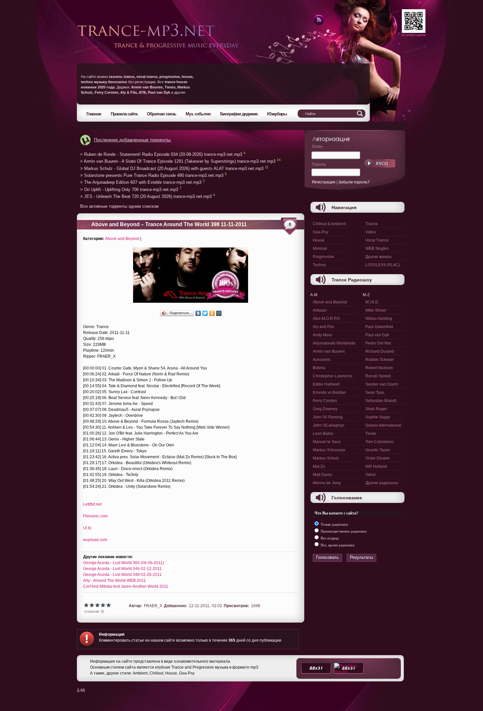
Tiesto (370, 433)
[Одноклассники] (212, 313)
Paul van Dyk (377, 335)
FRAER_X (153, 606)
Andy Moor (322, 335)
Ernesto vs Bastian (329, 392)
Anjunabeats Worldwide (334, 343)
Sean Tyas (374, 392)
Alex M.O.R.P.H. (327, 318)
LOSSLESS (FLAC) (382, 265)
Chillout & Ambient (329, 224)
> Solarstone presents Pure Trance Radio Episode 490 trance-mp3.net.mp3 (151, 175)
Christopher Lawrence (333, 376)
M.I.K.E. (372, 302)
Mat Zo (319, 466)
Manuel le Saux (327, 441)
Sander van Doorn (381, 384)
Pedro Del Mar (378, 343)
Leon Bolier (323, 433)
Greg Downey (325, 409)
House (319, 240)
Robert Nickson (379, 368)
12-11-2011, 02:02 (205, 606)
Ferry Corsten (325, 400)
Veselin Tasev (377, 450)
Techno (319, 265)
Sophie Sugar (377, 417)
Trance (371, 224)
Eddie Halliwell (326, 384)
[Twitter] (205, 313)
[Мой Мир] (219, 313)
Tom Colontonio (379, 441)
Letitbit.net (92, 504)
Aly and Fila (323, 326)
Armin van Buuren (329, 351)
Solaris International (383, 425)
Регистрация (323, 182)
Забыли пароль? (354, 182)
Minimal (320, 248)
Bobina (319, 368)
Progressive (323, 256)
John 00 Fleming (328, 417)
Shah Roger (376, 409)
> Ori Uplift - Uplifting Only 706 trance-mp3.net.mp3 (129, 189)
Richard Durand (379, 351)
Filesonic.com (95, 516)
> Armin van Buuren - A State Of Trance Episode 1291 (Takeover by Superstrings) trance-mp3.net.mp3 (177, 161)
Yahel (370, 474)
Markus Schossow (329, 450)
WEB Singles (377, 248)
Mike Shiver (375, 310)
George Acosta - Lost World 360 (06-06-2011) (123, 562)
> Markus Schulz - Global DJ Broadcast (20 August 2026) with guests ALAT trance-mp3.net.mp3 (172, 168)
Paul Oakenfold (379, 326)
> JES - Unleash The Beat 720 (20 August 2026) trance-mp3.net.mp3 (146, 196)
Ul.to (87, 528)
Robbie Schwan (379, 359)
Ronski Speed (378, 376)
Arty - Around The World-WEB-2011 (114, 580)
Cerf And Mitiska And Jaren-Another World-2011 (125, 586)
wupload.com (95, 539)
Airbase (320, 310)
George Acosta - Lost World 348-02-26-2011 (122, 574)
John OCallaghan (328, 425)
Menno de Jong (327, 483)
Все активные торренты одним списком (119, 206)
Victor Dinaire (377, 458)
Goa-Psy (320, 232)
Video (370, 232)
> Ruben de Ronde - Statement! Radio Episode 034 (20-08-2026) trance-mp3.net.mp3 (161, 154)
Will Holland (376, 466)
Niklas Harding (378, 318)
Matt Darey (322, 474)
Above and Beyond (122, 238)
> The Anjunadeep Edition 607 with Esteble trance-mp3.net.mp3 (140, 182)
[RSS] (318, 24)
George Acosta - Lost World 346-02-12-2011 (122, 568)
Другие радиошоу (381, 483)
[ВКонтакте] (198, 313)
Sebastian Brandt (380, 400)
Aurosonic (322, 359)
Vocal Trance (377, 240)
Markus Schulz (326, 458)
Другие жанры (378, 256)
